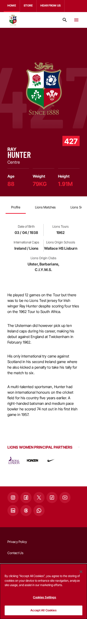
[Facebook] (26, 497)
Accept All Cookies (43, 610)
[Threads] (26, 510)
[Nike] (51, 460)
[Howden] (32, 460)
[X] (39, 497)
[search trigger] (64, 20)
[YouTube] (65, 497)
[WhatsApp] (39, 510)
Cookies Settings (44, 597)
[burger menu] (76, 20)
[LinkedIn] (13, 510)
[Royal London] (13, 460)
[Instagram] (13, 497)
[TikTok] (52, 497)
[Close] (81, 572)
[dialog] (43, 591)
